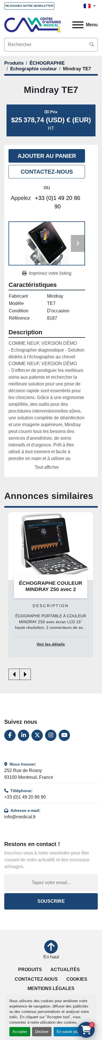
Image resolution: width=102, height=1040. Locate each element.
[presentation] (14, 674)
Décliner (41, 1032)
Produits (30, 969)
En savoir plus (68, 1032)
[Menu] (78, 24)
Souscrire (51, 901)
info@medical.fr (20, 816)
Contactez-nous (47, 172)
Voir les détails (51, 644)
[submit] (92, 44)
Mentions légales (51, 988)
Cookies (76, 979)
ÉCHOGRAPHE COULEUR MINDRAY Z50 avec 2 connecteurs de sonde (50, 589)
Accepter (19, 1032)
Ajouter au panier (47, 156)
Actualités (65, 969)
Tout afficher (47, 467)
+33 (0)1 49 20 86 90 (57, 202)
